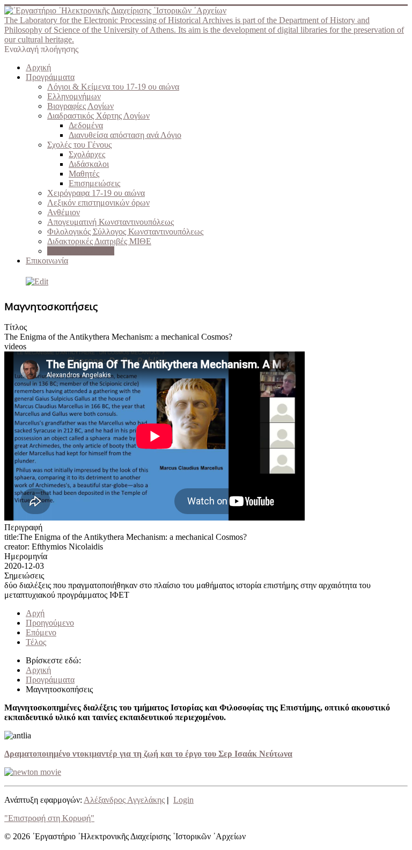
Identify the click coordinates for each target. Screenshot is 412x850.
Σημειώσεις (24, 575)
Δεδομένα (86, 125)
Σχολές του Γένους (79, 144)
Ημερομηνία (25, 556)
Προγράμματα (50, 77)
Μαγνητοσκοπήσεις (80, 250)
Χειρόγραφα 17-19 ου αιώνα (96, 192)
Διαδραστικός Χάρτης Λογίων (98, 115)
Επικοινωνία (47, 260)
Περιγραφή (23, 527)
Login (183, 799)
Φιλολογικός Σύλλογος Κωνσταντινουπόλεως (125, 231)
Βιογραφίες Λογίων (80, 106)
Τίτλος (15, 327)
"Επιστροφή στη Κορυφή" (49, 818)
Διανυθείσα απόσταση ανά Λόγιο (125, 135)
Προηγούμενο (50, 622)
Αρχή (35, 613)
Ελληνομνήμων (74, 96)
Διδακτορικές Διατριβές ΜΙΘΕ (99, 241)
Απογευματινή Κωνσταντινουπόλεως (110, 221)
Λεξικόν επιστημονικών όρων (98, 202)
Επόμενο (41, 632)
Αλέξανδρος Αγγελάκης (124, 799)
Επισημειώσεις (94, 183)
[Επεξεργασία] (34, 281)
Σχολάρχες (87, 154)
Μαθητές (84, 173)
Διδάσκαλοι (89, 163)
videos (15, 346)
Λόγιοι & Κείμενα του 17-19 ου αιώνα (113, 86)
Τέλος (36, 642)
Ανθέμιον (63, 212)
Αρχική (38, 67)
